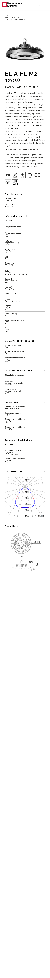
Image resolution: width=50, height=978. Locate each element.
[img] (8, 175)
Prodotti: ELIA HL (11, 17)
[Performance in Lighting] (13, 4)
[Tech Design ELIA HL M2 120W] (25, 552)
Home (7, 15)
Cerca (38, 5)
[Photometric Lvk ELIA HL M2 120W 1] (25, 497)
